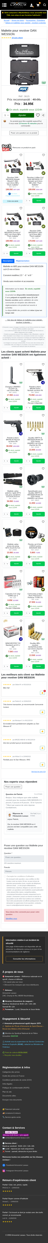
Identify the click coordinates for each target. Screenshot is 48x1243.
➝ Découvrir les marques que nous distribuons (20, 985)
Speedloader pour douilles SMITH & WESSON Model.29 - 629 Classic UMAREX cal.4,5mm (35, 494)
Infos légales (7, 1084)
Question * (8, 853)
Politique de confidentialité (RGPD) (15, 1088)
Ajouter (22, 115)
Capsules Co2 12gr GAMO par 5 (12, 595)
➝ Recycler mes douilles (11, 1055)
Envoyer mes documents (12, 1100)
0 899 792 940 (11, 1132)
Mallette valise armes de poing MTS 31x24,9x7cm (13, 546)
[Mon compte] (31, 5)
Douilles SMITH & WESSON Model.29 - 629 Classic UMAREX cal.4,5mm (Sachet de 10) (35, 441)
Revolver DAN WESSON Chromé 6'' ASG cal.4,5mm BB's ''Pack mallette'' (12, 233)
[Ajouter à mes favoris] (38, 115)
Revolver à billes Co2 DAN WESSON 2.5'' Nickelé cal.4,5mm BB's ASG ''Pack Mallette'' (35, 181)
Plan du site (7, 1092)
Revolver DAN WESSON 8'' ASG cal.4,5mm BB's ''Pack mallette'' (35, 233)
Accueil (6, 20)
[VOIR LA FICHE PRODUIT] (11, 155)
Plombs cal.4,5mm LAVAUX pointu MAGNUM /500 (35, 546)
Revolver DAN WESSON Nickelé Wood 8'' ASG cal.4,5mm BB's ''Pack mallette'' (13, 181)
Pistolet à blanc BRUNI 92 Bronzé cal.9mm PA (13, 439)
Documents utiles (9, 1096)
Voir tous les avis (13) (38, 772)
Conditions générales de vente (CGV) (17, 1080)
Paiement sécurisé (12, 1109)
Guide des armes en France (13, 1076)
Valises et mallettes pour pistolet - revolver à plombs (25, 23)
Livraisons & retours (13, 1113)
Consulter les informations (24, 959)
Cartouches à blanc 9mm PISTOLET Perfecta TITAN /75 (35, 595)
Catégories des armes (11, 1072)
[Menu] (4, 5)
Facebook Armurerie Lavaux (16, 1165)
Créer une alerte (12, 201)
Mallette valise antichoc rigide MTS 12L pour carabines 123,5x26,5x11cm (13, 494)
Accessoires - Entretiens (35, 20)
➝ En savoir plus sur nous (12, 982)
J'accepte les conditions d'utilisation (20, 876)
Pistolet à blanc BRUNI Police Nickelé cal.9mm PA (35, 388)
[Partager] (43, 115)
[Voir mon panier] (38, 5)
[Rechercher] (44, 5)
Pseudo (7, 867)
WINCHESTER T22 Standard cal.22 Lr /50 (12, 645)
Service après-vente (13, 1117)
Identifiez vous (11, 918)
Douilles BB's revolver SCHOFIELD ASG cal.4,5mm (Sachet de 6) (35, 647)
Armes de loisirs (18, 20)
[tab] (7, 261)
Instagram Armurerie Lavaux (15, 1171)
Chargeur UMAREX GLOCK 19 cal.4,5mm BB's (12, 388)
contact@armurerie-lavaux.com (17, 1138)
